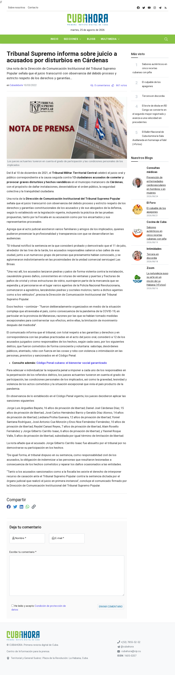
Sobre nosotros (16, 7)
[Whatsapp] (28, 506)
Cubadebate (16, 85)
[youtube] (149, 7)
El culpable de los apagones (156, 210)
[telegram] (160, 7)
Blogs (91, 39)
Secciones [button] (71, 39)
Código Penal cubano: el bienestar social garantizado (71, 363)
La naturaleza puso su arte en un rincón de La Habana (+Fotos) (157, 279)
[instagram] (154, 7)
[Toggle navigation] (166, 39)
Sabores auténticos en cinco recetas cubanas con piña (149, 68)
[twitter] (143, 7)
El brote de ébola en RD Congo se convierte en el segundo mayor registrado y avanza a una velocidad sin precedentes (149, 114)
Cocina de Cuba (156, 222)
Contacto (33, 7)
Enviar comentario (111, 606)
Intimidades (154, 248)
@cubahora (127, 646)
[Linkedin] (22, 506)
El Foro (151, 202)
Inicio (54, 39)
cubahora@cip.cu (131, 651)
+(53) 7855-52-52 (130, 642)
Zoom (150, 268)
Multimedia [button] (109, 39)
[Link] (34, 506)
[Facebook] (9, 506)
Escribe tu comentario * (22, 552)
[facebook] (138, 7)
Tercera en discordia (153, 96)
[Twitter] (15, 506)
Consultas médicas (153, 170)
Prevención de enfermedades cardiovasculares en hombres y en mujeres (156, 185)
